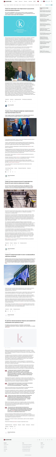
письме (13, 410)
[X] (15, 101)
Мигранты (11, 426)
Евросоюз (7, 99)
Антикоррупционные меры (26, 449)
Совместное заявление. (15, 162)
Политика (5, 446)
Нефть (11, 309)
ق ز (48, 1)
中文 (46, 1)
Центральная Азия (18, 99)
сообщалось (9, 238)
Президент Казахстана (22, 168)
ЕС (14, 426)
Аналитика (30, 1)
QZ (42, 1)
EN (45, 1)
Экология (11, 99)
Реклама (42, 447)
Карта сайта (42, 444)
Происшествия (6, 444)
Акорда (15, 168)
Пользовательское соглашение (27, 444)
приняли (10, 162)
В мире (5, 450)
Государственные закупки (26, 450)
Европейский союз (8, 424)
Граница (6, 426)
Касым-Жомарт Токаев (9, 168)
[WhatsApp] (8, 101)
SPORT (34, 1)
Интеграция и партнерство (27, 99)
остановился (18, 154)
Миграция (28, 424)
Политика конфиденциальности (27, 446)
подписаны (29, 146)
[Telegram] (10, 101)
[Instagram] (5, 101)
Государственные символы (26, 447)
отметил (32, 150)
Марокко (19, 424)
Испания (32, 424)
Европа (23, 424)
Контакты (42, 446)
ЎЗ (49, 1)
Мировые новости (16, 309)
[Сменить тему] (38, 1)
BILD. (32, 187)
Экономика (5, 449)
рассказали (15, 421)
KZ (41, 1)
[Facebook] (12, 101)
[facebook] (43, 439)
